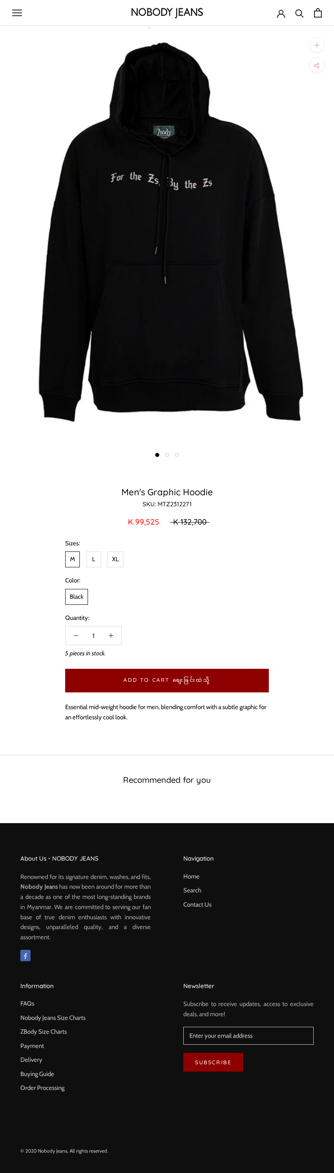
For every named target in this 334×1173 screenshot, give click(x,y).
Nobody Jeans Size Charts (53, 1017)
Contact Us (197, 904)
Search (192, 890)
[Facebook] (25, 956)
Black (77, 596)
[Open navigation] (17, 12)
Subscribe (213, 1062)
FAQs (27, 1003)
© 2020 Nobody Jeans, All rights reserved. (64, 1151)
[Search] (299, 13)
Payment (32, 1046)
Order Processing (42, 1088)
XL (115, 559)
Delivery (31, 1059)
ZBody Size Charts (43, 1031)
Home (191, 876)
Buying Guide (37, 1074)
